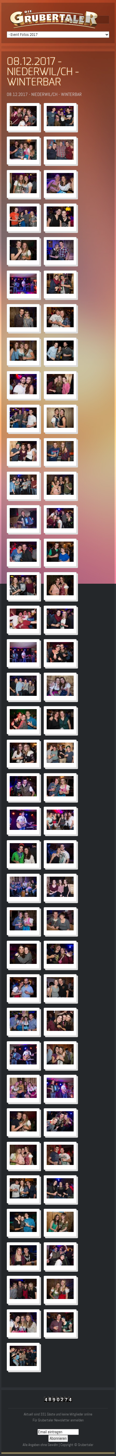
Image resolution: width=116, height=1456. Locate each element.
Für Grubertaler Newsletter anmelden (58, 1420)
